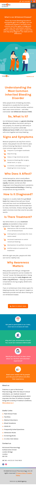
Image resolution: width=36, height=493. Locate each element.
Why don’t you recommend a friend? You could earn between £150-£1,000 (18, 342)
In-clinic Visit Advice (11, 439)
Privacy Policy (21, 473)
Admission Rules (10, 432)
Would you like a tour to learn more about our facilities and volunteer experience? (18, 359)
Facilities (7, 417)
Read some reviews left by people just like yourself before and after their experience (18, 377)
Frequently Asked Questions (14, 429)
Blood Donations (10, 423)
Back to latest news (19, 306)
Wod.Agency (22, 481)
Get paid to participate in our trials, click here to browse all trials (18, 326)
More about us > (8, 403)
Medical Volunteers (11, 420)
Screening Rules (10, 436)
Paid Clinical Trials (10, 414)
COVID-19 (7, 426)
